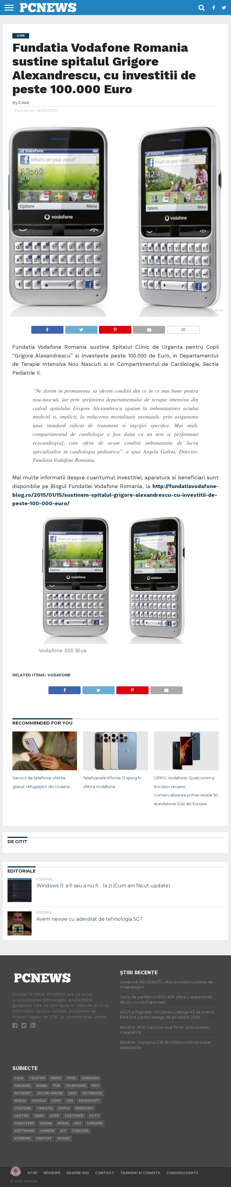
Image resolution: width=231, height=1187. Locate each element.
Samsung (90, 1078)
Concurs (80, 1131)
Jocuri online (50, 1093)
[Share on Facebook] (47, 328)
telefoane (76, 1086)
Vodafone (59, 675)
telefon (37, 1078)
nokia (63, 1123)
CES (69, 1101)
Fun (56, 1086)
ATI (63, 1131)
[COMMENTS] (183, 328)
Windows (84, 1108)
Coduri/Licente (182, 1173)
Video (56, 1078)
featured (74, 1116)
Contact (104, 1173)
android (22, 1086)
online (46, 1123)
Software (24, 1131)
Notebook (92, 1093)
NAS (77, 1123)
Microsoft (89, 1101)
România (22, 1138)
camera (47, 1131)
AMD (73, 1093)
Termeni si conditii (140, 1173)
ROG (95, 1086)
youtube (22, 1108)
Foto (94, 1116)
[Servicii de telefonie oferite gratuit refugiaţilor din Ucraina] (44, 768)
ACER (54, 1116)
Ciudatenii (24, 1123)
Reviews (51, 1173)
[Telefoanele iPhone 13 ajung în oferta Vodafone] (115, 768)
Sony (56, 1101)
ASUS (18, 1078)
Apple (63, 1108)
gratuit (44, 1138)
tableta (45, 1108)
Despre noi (77, 1173)
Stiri (32, 1173)
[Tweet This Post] (81, 328)
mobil (41, 1086)
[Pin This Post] (115, 328)
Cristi (23, 102)
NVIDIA (20, 1101)
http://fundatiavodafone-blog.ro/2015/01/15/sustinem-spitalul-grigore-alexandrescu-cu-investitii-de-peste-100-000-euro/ (115, 495)
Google (39, 1101)
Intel (71, 1078)
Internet (23, 1093)
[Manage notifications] (15, 1171)
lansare (95, 1123)
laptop (21, 1116)
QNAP (39, 1116)
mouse (63, 1138)
